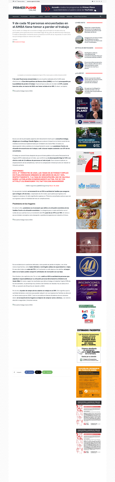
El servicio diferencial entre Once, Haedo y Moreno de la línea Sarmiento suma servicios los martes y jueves (93, 65)
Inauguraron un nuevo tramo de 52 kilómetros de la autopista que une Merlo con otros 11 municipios (93, 40)
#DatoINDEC (18, 171)
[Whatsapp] (101, 1)
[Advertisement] (88, 468)
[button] (100, 17)
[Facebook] (95, 1)
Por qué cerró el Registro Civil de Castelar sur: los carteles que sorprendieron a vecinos (93, 91)
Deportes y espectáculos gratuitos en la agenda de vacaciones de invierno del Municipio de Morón (93, 30)
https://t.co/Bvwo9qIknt (24, 181)
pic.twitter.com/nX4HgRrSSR (50, 181)
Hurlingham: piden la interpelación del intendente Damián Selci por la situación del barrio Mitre (93, 55)
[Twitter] (97, 1)
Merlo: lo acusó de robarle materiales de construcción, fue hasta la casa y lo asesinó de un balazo (93, 80)
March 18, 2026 (54, 186)
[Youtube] (93, 1)
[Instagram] (99, 1)
